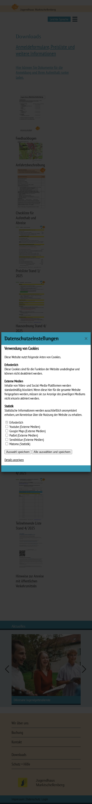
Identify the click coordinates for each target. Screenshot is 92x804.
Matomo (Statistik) (19, 444)
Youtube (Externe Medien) (24, 426)
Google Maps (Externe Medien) (27, 431)
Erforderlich (16, 422)
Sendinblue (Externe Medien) (26, 439)
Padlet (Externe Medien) (23, 435)
